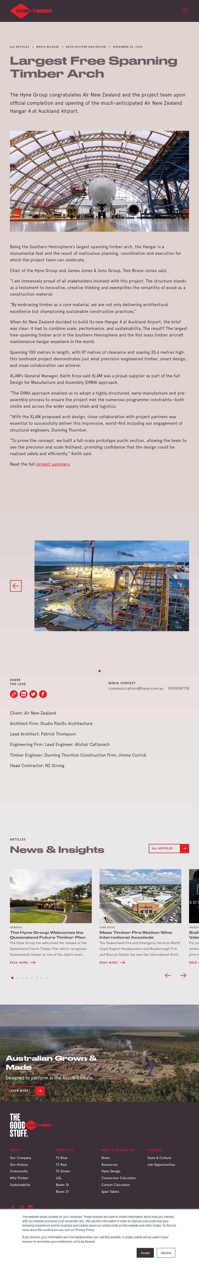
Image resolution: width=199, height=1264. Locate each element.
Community (19, 1171)
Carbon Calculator (115, 1185)
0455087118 (178, 688)
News (105, 1158)
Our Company (20, 1158)
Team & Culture (159, 1158)
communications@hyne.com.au (135, 688)
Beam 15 (62, 1185)
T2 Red (61, 1165)
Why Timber (19, 1178)
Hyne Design (110, 1171)
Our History (19, 1165)
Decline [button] (166, 1253)
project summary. (53, 464)
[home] (31, 11)
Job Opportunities (161, 1165)
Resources (109, 1165)
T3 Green (63, 1171)
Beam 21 (62, 1191)
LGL (59, 1178)
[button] (184, 11)
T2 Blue (61, 1158)
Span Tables (110, 1191)
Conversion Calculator (118, 1178)
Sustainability (20, 1185)
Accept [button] (145, 1253)
